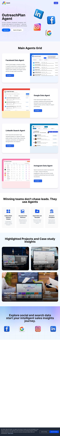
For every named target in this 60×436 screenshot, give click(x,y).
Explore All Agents (17, 30)
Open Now (6, 30)
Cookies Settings (44, 431)
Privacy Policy (10, 433)
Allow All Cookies (54, 431)
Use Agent (9, 75)
